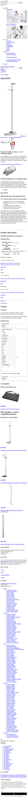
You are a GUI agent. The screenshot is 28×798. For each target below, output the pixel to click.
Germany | (11, 700)
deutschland (7, 746)
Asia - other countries (12, 681)
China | (13, 648)
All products (9, 9)
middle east (7, 759)
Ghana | (10, 595)
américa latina (8, 763)
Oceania (5, 733)
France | (10, 699)
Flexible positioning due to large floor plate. (11, 164)
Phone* (4, 358)
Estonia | (10, 696)
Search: (2, 2)
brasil (6, 761)
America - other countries (13, 642)
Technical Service (11, 53)
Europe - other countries (12, 731)
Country (4, 356)
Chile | (10, 619)
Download (3, 267)
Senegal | (10, 602)
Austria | (11, 684)
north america (8, 750)
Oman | (10, 664)
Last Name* (5, 338)
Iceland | (10, 704)
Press (2, 572)
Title (3, 331)
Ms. (4, 332)
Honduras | (11, 629)
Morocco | (11, 598)
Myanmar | (11, 663)
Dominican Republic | (14, 623)
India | (10, 650)
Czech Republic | (13, 692)
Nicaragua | (11, 633)
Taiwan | (10, 675)
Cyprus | (10, 691)
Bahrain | (11, 645)
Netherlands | (11, 712)
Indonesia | (11, 652)
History (8, 43)
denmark (7, 769)
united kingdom (8, 748)
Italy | (10, 707)
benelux (7, 766)
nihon (6, 754)
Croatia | (10, 689)
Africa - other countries (12, 611)
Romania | (11, 719)
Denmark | (11, 694)
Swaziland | (11, 605)
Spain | (10, 723)
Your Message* (6, 364)
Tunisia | (10, 607)
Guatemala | (11, 627)
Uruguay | (11, 640)
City (3, 353)
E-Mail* (4, 361)
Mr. (4, 334)
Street (3, 344)
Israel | (10, 653)
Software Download (11, 54)
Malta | (10, 711)
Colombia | (11, 621)
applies (18, 373)
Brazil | (13, 617)
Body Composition (11, 24)
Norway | (11, 715)
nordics (6, 762)
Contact (5, 64)
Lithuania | (11, 710)
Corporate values (11, 42)
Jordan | (10, 656)
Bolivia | (11, 615)
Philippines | (11, 667)
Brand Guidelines (5, 575)
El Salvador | (12, 626)
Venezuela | (11, 641)
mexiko (3, 777)
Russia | (10, 720)
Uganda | (11, 609)
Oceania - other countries (12, 737)
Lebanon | (11, 660)
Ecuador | (11, 625)
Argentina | (11, 614)
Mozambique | (13, 599)
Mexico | (11, 630)
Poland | (10, 716)
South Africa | (12, 603)
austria (6, 757)
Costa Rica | (11, 622)
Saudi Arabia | (12, 669)
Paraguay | (11, 636)
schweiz (7, 751)
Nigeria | (10, 600)
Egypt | (10, 592)
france (6, 747)
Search (20, 2)
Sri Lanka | (11, 673)
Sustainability (10, 46)
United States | (12, 638)
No (2, 347)
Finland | (10, 698)
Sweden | (11, 725)
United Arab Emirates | (14, 679)
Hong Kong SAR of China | (15, 649)
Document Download (12, 57)
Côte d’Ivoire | (12, 591)
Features (6, 189)
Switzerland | (11, 726)
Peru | (10, 637)
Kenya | (10, 596)
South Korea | (12, 672)
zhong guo (7, 753)
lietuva (6, 767)
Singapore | (11, 671)
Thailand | (11, 676)
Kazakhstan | (12, 657)
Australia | (11, 734)
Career (8, 47)
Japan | (10, 654)
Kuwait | (10, 658)
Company (4, 341)
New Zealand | (12, 735)
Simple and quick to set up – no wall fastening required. (13, 136)
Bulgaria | (11, 688)
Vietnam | (11, 680)
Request (4, 325)
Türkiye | (11, 677)
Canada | (11, 618)
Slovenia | (11, 722)
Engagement (9, 45)
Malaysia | (11, 661)
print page (3, 300)
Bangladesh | (12, 646)
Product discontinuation (12, 61)
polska (6, 758)
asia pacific (7, 765)
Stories (8, 50)
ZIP (3, 350)
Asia (5, 644)
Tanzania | (11, 606)
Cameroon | (11, 590)
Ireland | (10, 706)
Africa (5, 588)
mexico (6, 755)
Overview (9, 41)
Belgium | (11, 685)
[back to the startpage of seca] (7, 66)
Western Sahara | (12, 610)
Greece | (10, 702)
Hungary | (11, 703)
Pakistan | (11, 665)
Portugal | (12, 718)
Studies (3, 577)
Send (2, 269)
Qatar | (10, 668)
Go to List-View (4, 74)
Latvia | (10, 708)
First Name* (5, 335)
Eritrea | (10, 594)
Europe (5, 683)
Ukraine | (11, 729)
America (6, 613)
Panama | (11, 634)
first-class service (5, 561)
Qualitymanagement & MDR (13, 60)
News (8, 49)
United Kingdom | (13, 730)
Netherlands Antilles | (14, 631)
